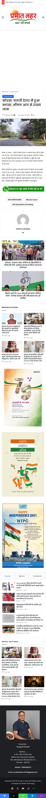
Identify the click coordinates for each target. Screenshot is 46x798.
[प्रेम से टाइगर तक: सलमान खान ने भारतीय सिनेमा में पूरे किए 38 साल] (34, 681)
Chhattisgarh (13, 91)
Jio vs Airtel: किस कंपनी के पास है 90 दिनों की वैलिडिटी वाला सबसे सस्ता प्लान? (30, 585)
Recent (22, 576)
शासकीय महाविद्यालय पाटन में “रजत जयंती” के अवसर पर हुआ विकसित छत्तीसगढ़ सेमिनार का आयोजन (29, 628)
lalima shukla (9, 115)
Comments (37, 576)
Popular (7, 576)
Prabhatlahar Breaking (23, 204)
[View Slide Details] (23, 189)
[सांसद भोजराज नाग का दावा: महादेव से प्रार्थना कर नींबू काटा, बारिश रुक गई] (12, 346)
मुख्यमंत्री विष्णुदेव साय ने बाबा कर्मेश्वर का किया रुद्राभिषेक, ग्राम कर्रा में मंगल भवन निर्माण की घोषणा (33, 330)
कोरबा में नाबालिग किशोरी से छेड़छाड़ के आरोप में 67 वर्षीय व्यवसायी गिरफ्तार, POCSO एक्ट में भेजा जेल (33, 357)
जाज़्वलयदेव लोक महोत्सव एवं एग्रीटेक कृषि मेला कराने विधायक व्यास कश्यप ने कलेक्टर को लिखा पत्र (29, 617)
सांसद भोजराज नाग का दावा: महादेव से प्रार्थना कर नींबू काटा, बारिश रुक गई (26, 2)
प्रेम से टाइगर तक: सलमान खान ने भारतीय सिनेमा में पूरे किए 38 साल (33, 691)
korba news (32, 200)
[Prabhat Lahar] (23, 17)
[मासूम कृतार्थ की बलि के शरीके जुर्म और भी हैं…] (8, 608)
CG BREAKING (15, 200)
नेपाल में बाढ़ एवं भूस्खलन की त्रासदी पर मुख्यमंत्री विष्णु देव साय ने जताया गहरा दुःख (11, 329)
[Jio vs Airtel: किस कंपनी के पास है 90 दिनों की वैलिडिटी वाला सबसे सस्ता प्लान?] (8, 586)
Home (6, 91)
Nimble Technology (28, 783)
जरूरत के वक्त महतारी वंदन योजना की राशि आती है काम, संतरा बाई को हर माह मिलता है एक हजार (30, 596)
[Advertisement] (23, 60)
